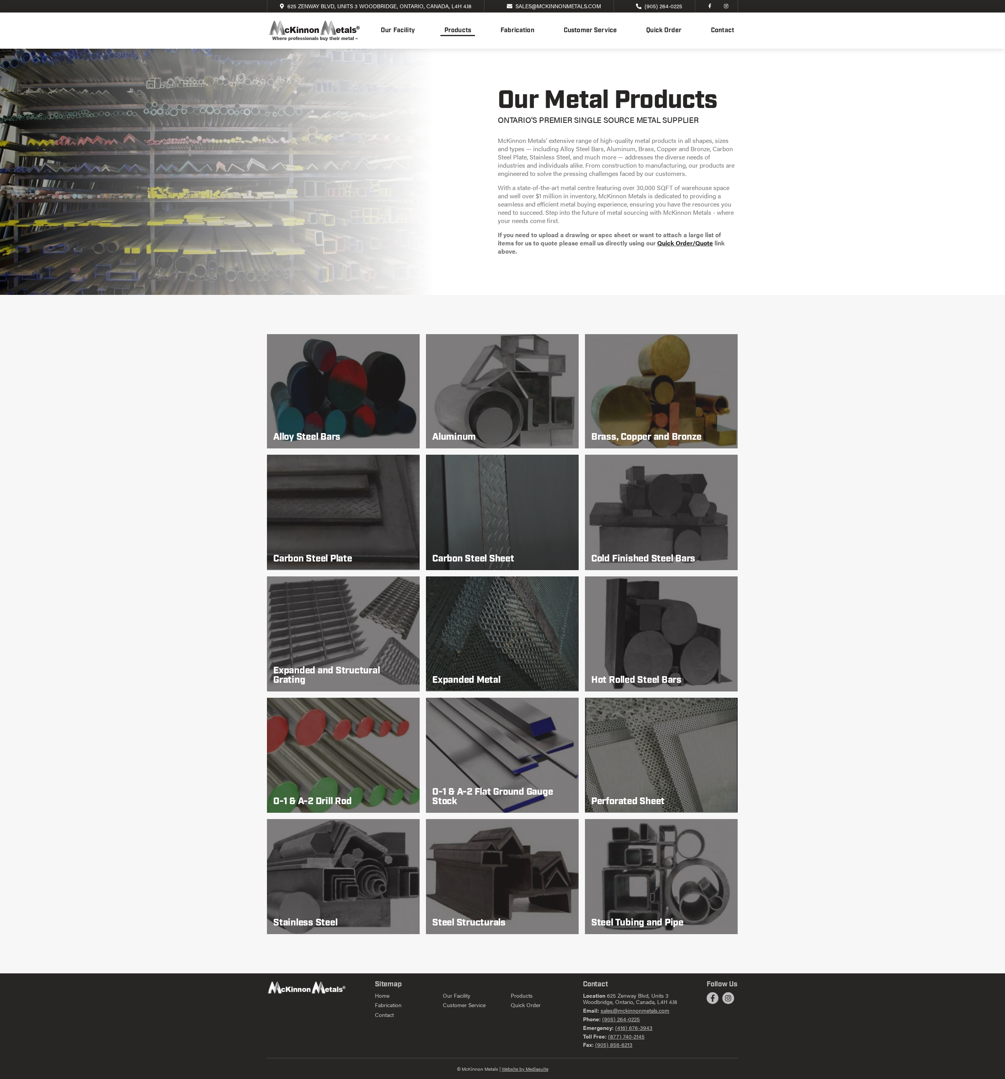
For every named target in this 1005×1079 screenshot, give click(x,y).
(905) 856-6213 (613, 1044)
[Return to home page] (314, 30)
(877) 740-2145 (626, 1036)
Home (382, 995)
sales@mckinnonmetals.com (558, 6)
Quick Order (664, 30)
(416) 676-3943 (633, 1027)
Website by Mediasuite (525, 1068)
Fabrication (517, 30)
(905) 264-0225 (663, 6)
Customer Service (590, 30)
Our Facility (398, 30)
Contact (722, 30)
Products (457, 30)
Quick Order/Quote (685, 242)
